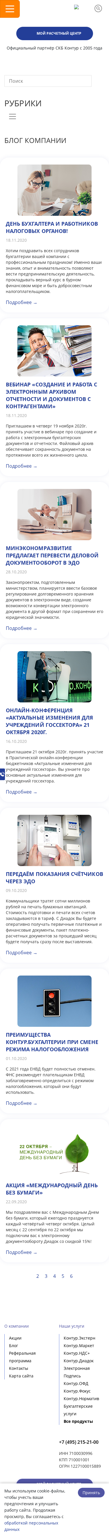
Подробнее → (21, 302)
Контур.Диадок (79, 1360)
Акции (15, 1338)
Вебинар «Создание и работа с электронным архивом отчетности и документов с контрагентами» (51, 395)
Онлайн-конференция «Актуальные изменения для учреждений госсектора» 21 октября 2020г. (49, 721)
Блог (13, 1345)
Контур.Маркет (79, 1345)
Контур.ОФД (76, 1383)
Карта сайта (21, 1376)
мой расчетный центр (59, 33)
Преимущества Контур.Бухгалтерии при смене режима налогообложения (52, 1042)
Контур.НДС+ (77, 1353)
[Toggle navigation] (10, 9)
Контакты (18, 1368)
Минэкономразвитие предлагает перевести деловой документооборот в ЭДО (52, 555)
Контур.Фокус (77, 1391)
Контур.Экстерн (79, 1338)
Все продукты (78, 1421)
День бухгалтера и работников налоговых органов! (52, 227)
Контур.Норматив (81, 1398)
